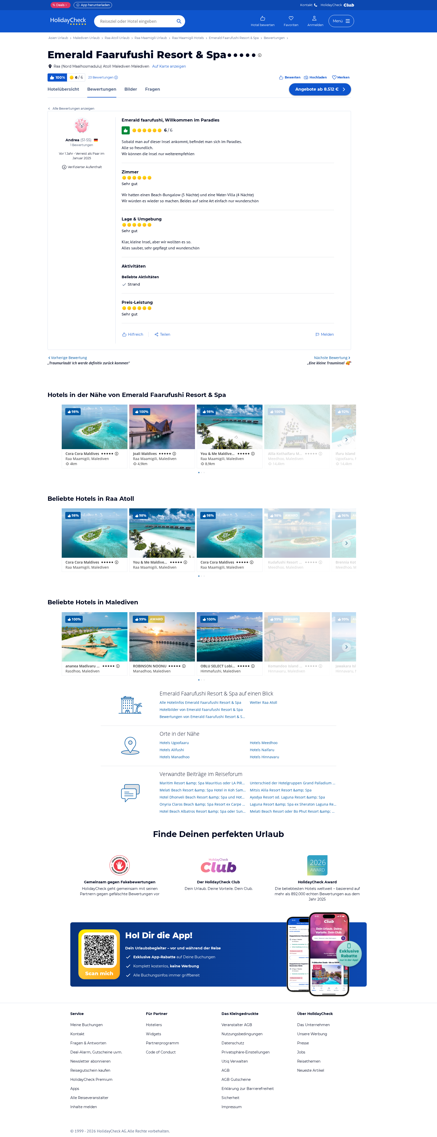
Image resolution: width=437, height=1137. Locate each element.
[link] (262, 21)
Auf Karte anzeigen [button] (169, 66)
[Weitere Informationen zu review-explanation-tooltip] (116, 77)
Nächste (330, 357)
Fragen (152, 89)
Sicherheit (230, 1097)
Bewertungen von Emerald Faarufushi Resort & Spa (203, 716)
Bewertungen (101, 89)
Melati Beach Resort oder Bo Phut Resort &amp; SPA (293, 811)
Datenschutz (233, 1043)
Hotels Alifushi (172, 749)
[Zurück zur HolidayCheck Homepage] (68, 21)
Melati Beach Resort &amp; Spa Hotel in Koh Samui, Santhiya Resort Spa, (203, 790)
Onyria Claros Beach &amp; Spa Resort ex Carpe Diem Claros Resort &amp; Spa (203, 804)
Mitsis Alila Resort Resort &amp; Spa (281, 790)
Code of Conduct (161, 1052)
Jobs (301, 1052)
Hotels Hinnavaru (264, 756)
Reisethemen (308, 1061)
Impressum (232, 1107)
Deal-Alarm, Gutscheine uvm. (96, 1052)
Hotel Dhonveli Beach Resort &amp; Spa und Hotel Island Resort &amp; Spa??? (203, 797)
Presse (303, 1043)
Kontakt (306, 5)
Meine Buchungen (86, 1025)
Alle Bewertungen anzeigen (73, 108)
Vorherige (69, 357)
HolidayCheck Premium (91, 1079)
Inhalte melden (83, 1107)
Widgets (153, 1034)
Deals (58, 5)
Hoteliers (154, 1025)
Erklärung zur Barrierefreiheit (248, 1088)
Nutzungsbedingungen (242, 1034)
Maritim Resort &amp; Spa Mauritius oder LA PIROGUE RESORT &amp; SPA (203, 783)
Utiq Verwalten (235, 1061)
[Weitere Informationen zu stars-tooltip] (259, 55)
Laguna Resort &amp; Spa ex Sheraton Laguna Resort (293, 804)
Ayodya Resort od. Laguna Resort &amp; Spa (287, 797)
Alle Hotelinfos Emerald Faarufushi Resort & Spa (200, 702)
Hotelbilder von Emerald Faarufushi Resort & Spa (201, 709)
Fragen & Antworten (88, 1043)
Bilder (130, 89)
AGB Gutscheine (236, 1079)
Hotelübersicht (63, 89)
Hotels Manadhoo (174, 756)
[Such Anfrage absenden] (179, 21)
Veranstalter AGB (237, 1025)
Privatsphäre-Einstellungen (246, 1052)
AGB (226, 1070)
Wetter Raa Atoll (263, 702)
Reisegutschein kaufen (90, 1070)
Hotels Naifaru (262, 749)
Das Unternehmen (313, 1025)
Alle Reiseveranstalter (89, 1097)
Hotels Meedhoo (263, 742)
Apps (74, 1088)
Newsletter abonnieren (90, 1061)
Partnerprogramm (162, 1043)
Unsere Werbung (312, 1034)
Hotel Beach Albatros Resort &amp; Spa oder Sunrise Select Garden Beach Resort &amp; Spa (203, 811)
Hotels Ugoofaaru (174, 742)
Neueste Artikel (310, 1070)
